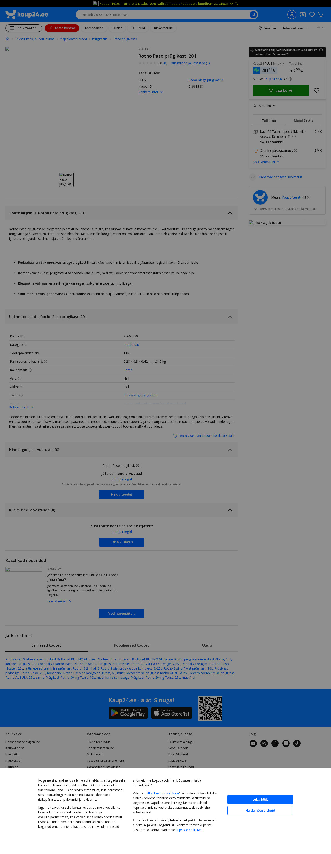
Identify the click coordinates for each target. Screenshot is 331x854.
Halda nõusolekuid (260, 810)
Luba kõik (260, 799)
